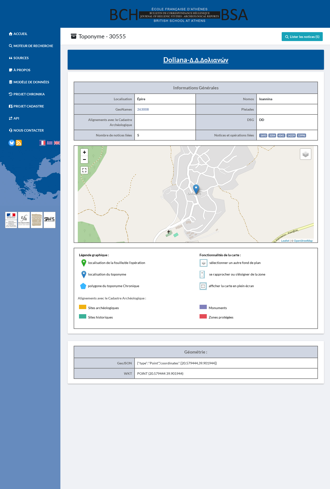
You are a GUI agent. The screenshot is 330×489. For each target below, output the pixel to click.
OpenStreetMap (303, 240)
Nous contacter (28, 130)
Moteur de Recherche (33, 46)
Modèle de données (31, 82)
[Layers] (305, 154)
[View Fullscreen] (84, 170)
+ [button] (84, 152)
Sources (21, 58)
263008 (143, 109)
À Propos (21, 70)
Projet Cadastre (28, 106)
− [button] (84, 159)
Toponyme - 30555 (101, 36)
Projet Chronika (29, 94)
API (16, 118)
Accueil (20, 34)
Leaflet (285, 240)
